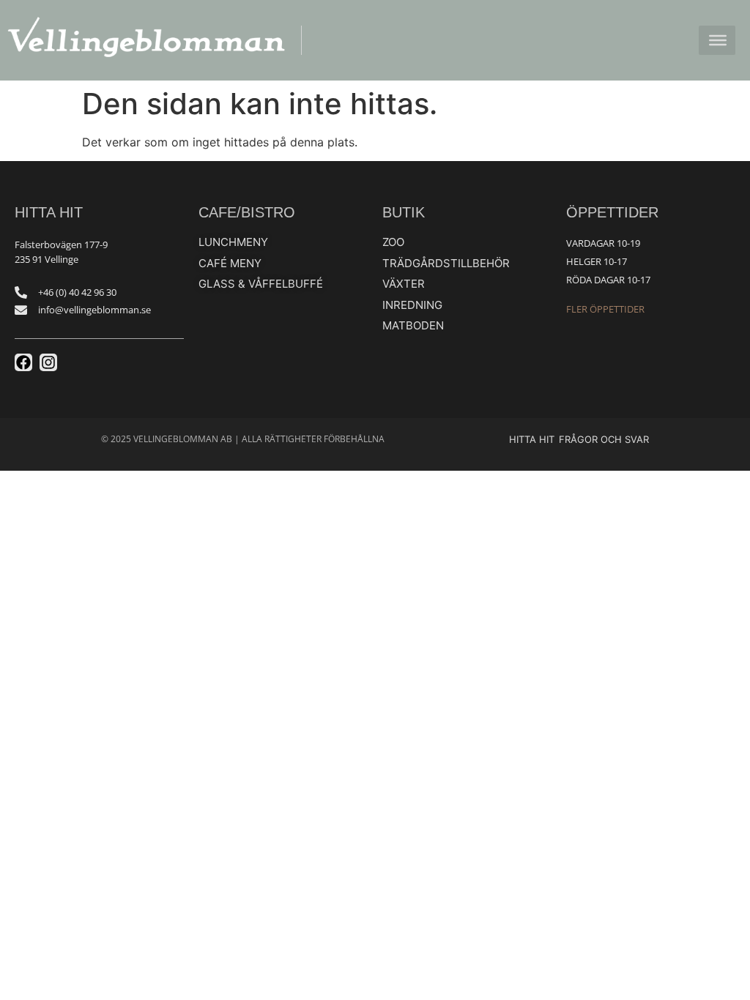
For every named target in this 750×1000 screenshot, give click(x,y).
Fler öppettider (605, 309)
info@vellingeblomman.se (94, 309)
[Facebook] (23, 362)
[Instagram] (48, 362)
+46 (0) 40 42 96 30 (77, 292)
